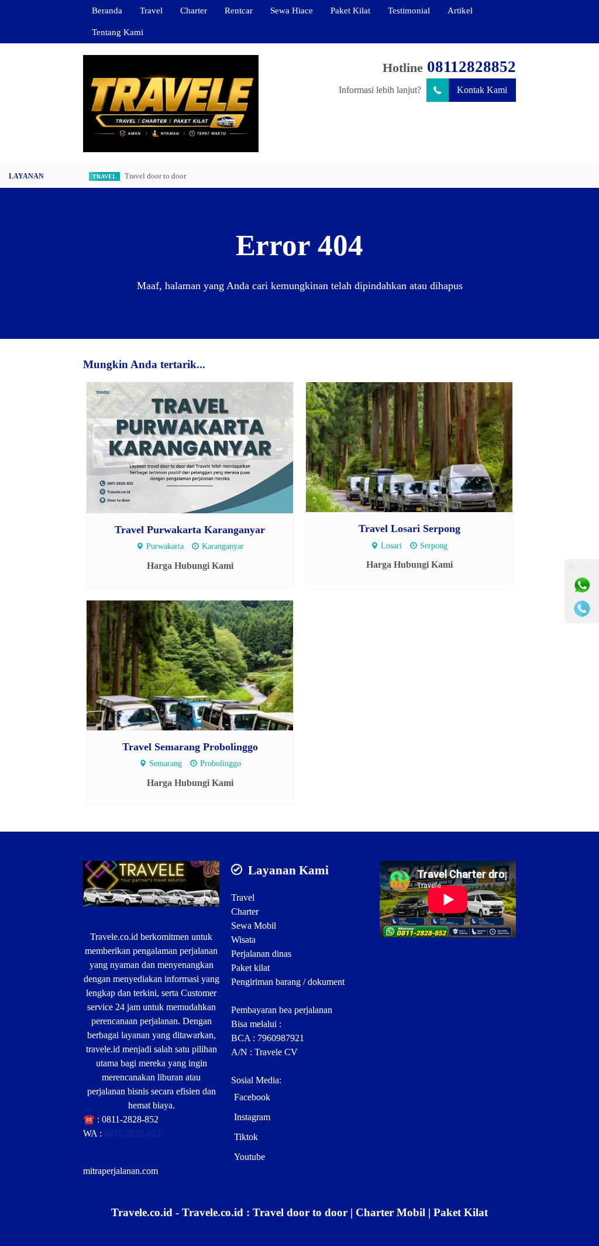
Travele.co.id (114, 937)
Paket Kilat (350, 10)
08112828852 (471, 66)
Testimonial (409, 10)
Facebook (252, 1097)
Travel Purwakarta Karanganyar (190, 530)
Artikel (460, 10)
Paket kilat (250, 968)
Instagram (252, 1117)
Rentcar (239, 10)
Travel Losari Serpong (409, 528)
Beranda (107, 10)
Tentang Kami (117, 32)
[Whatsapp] (582, 585)
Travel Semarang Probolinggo (190, 747)
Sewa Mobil (253, 926)
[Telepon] (582, 608)
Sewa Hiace (291, 10)
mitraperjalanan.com (120, 1171)
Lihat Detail (201, 447)
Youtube (249, 1157)
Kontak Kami (482, 90)
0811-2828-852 (130, 1119)
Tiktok (246, 1137)
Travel (151, 10)
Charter (193, 10)
